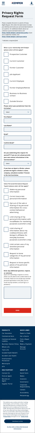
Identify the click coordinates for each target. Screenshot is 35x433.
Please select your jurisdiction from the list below (17, 107)
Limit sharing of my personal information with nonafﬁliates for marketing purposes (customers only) (20, 220)
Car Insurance (7, 333)
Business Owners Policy (10, 344)
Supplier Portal (7, 384)
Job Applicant (15, 74)
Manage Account (23, 348)
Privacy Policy (7, 416)
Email (5, 134)
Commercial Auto (8, 336)
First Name (7, 117)
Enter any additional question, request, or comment (17, 272)
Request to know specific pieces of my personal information (19, 264)
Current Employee (17, 81)
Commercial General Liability (9, 340)
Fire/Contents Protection (7, 360)
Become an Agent (6, 380)
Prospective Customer (18, 54)
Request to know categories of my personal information (20, 255)
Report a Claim (25, 333)
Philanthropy (24, 395)
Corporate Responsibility (25, 386)
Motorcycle (6, 363)
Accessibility (24, 393)
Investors (23, 379)
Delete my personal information (17, 190)
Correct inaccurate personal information (18, 197)
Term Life (5, 350)
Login (31, 4)
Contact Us (6, 373)
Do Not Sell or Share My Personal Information (17, 427)
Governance (24, 382)
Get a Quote (24, 336)
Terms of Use (24, 416)
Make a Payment (26, 344)
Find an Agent (7, 376)
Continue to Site (17, 421)
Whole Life (6, 347)
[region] (17, 416)
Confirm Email (9, 143)
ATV (3, 366)
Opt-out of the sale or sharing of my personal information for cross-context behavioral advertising (19, 207)
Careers (22, 390)
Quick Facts (24, 373)
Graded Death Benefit (10, 353)
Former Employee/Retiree (20, 88)
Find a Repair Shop (24, 340)
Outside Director (16, 101)
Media (22, 376)
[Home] (17, 3)
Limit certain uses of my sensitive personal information (19, 246)
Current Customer (17, 61)
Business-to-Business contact (18, 94)
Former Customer (17, 68)
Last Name (7, 125)
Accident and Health (9, 356)
